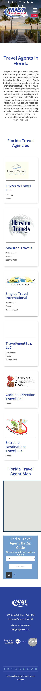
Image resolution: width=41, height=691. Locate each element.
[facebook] (8, 2)
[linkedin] (24, 2)
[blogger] (28, 2)
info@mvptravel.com (20, 629)
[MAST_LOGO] (16, 8)
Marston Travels (19, 248)
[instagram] (20, 2)
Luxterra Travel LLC (18, 188)
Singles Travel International (17, 295)
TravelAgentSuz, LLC (19, 345)
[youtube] (22, 6)
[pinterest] (16, 2)
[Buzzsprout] (32, 2)
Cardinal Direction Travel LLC (20, 396)
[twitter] (12, 2)
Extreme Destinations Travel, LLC (16, 446)
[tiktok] (18, 6)
